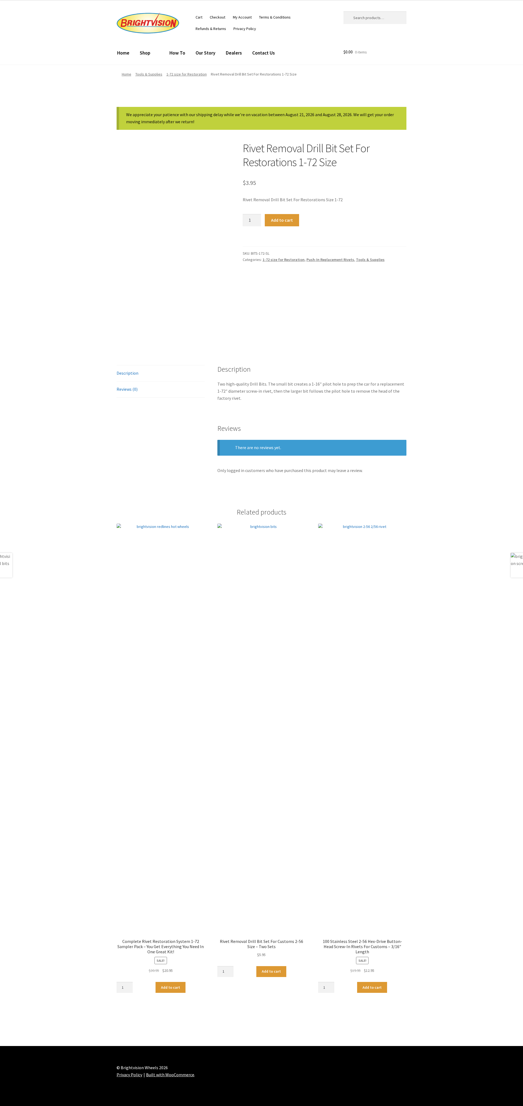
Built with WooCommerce (170, 1074)
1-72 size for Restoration (186, 74)
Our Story (205, 53)
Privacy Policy (244, 28)
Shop (145, 53)
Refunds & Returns (211, 28)
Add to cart (282, 220)
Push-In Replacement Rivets (330, 259)
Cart (199, 17)
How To (177, 53)
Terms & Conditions (275, 17)
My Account (242, 17)
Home (123, 53)
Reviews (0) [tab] (127, 389)
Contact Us (263, 53)
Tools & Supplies (148, 74)
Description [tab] (127, 373)
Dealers (234, 53)
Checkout (217, 17)
